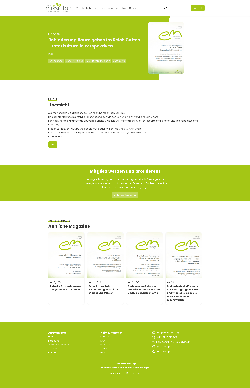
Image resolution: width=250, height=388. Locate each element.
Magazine (107, 8)
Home (51, 336)
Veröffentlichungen (87, 8)
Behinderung (56, 60)
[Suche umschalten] (165, 8)
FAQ (102, 340)
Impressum (115, 373)
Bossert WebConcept (136, 367)
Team (103, 348)
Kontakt (197, 8)
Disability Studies (74, 60)
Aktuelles (121, 8)
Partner (52, 352)
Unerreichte (119, 60)
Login (103, 352)
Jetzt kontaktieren (125, 195)
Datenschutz (133, 373)
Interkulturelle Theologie (98, 60)
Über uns (134, 8)
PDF (53, 144)
